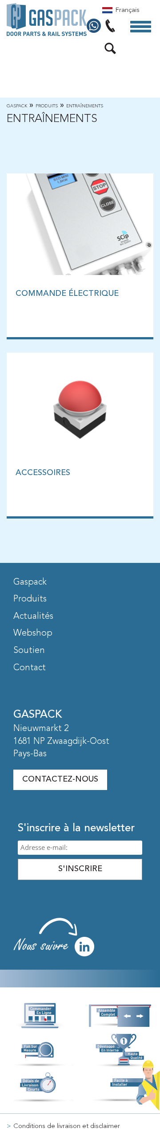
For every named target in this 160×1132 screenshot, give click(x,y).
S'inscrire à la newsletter (76, 828)
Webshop (32, 633)
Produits (47, 106)
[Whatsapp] (95, 26)
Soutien (29, 650)
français (128, 10)
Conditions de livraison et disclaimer (66, 1126)
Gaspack (17, 106)
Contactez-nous (60, 779)
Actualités (33, 616)
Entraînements (84, 106)
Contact (29, 668)
